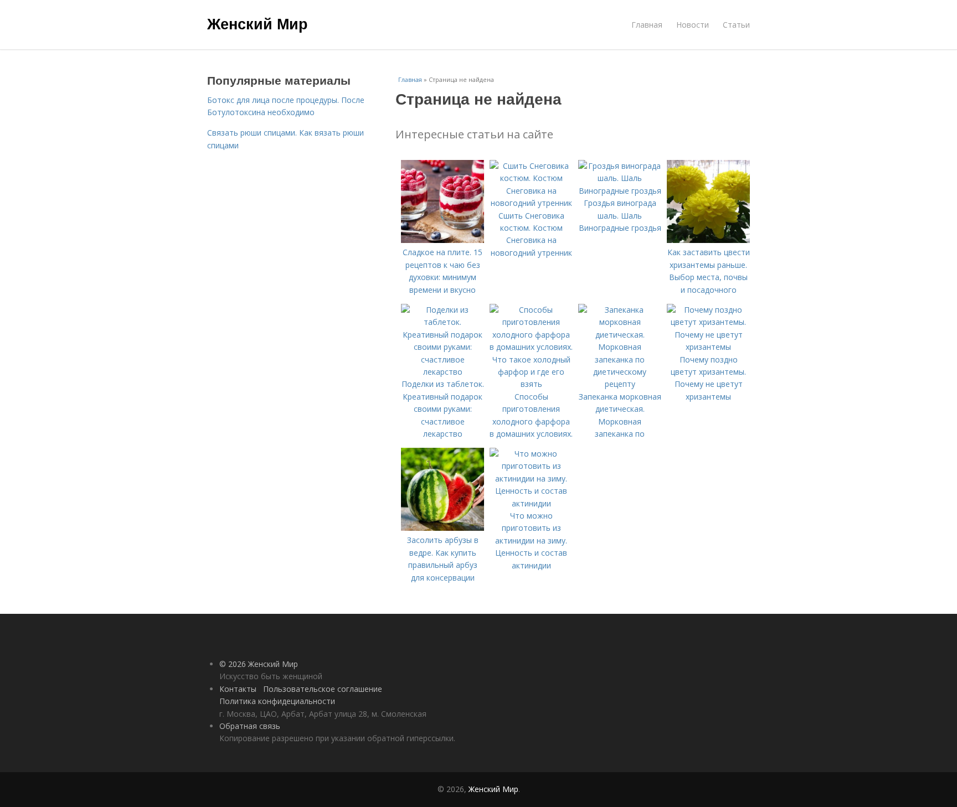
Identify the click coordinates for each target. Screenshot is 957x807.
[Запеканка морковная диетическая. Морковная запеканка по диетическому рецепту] (619, 384)
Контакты (237, 689)
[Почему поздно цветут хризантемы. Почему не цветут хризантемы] (708, 347)
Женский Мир (257, 23)
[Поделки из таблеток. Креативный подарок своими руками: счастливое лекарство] (442, 371)
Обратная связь (249, 726)
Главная (646, 24)
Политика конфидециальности (277, 701)
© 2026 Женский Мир (258, 664)
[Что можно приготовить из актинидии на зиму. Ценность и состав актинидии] (531, 503)
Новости (692, 24)
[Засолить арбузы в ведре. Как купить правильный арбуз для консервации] (442, 528)
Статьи (736, 24)
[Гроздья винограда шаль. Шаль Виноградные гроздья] (619, 190)
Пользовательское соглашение (322, 689)
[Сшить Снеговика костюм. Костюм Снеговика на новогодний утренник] (531, 203)
